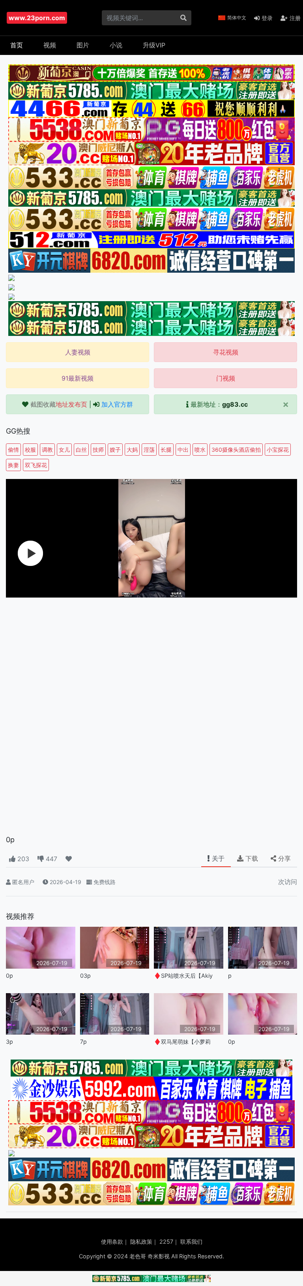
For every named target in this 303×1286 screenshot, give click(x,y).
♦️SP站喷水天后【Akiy (183, 975)
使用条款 (112, 1241)
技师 (98, 449)
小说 (116, 45)
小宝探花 (278, 449)
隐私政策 (141, 1241)
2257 (166, 1241)
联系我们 (191, 1241)
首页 (16, 45)
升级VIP (154, 45)
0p (9, 975)
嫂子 (115, 449)
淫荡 (149, 449)
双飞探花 (36, 465)
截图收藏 (58, 404)
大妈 (132, 449)
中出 (183, 449)
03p (85, 975)
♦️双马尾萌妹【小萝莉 (182, 1041)
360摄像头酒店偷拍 (236, 449)
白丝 (81, 449)
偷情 (13, 449)
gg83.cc (235, 404)
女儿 (64, 449)
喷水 (200, 449)
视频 (49, 45)
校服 (30, 449)
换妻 (13, 465)
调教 (47, 449)
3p (9, 1041)
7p (83, 1041)
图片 (83, 45)
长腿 (166, 449)
